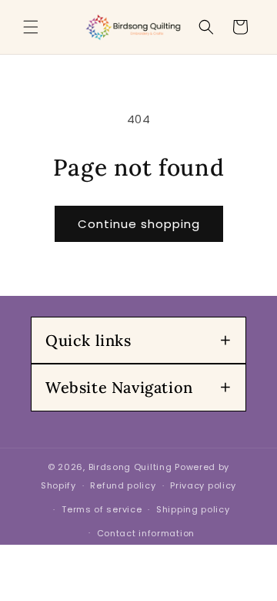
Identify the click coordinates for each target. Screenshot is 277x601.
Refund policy (122, 485)
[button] (31, 27)
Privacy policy (203, 485)
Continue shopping (139, 224)
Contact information (146, 533)
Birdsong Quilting (130, 467)
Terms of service (102, 509)
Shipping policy (193, 509)
